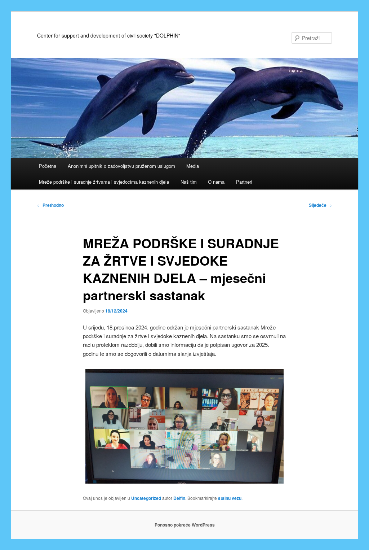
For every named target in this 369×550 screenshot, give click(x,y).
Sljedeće (320, 205)
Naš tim (189, 181)
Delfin (179, 498)
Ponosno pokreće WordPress (185, 524)
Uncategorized (146, 498)
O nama (216, 181)
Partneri (244, 181)
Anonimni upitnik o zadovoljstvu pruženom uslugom (121, 165)
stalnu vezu (229, 498)
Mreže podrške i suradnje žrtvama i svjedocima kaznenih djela (104, 181)
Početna (47, 165)
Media (192, 165)
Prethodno (50, 205)
